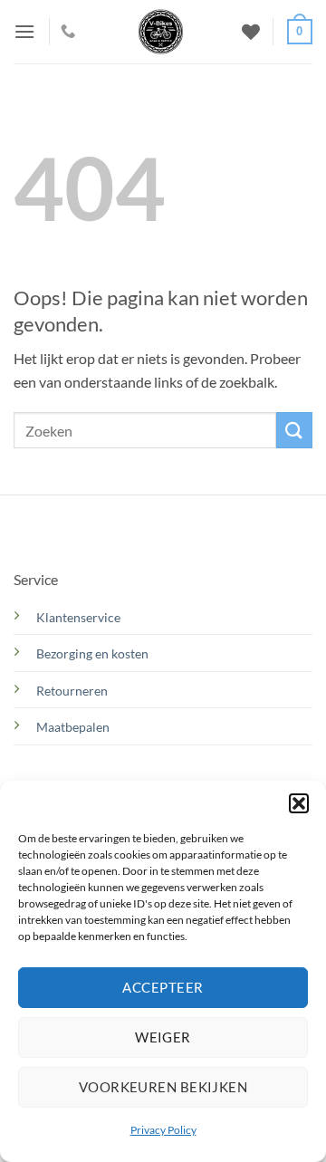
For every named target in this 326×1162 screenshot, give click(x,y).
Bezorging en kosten (93, 653)
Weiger (163, 1037)
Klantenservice (78, 617)
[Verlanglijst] (251, 32)
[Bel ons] (68, 32)
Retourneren (72, 690)
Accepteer (162, 987)
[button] (299, 803)
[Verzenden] (294, 429)
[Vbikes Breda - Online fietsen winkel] (160, 31)
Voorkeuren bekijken (163, 1087)
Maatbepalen (73, 727)
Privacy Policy (163, 1130)
